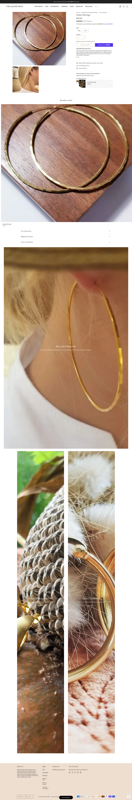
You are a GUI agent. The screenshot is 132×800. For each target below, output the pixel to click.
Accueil (78, 12)
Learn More (39, 605)
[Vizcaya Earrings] (80, 84)
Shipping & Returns (27, 237)
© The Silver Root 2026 (44, 796)
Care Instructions (26, 231)
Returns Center (44, 783)
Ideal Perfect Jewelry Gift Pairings (90, 12)
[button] (54, 6)
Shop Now (90, 605)
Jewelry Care (44, 779)
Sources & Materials (27, 242)
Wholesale (45, 772)
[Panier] (127, 6)
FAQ (43, 769)
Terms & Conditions (45, 787)
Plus (77, 57)
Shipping (44, 775)
